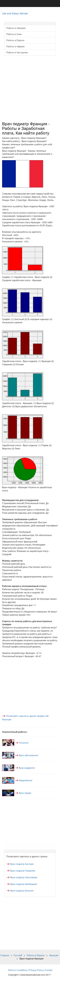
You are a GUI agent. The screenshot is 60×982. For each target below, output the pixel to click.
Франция (53, 955)
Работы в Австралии (17, 52)
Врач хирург (25, 793)
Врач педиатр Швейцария (23, 884)
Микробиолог (26, 780)
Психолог (24, 742)
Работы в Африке (15, 46)
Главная (4, 955)
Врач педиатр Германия (22, 870)
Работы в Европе (15, 40)
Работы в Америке (16, 28)
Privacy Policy (36, 970)
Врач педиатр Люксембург (24, 877)
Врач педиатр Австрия (22, 864)
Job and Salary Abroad (15, 13)
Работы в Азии (14, 34)
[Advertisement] (30, 89)
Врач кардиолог (27, 767)
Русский (18, 955)
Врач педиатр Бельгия (21, 890)
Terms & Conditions (17, 970)
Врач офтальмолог (28, 755)
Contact (48, 970)
